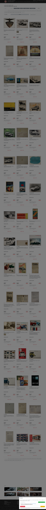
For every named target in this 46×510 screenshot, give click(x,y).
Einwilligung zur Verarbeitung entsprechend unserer (28, 503)
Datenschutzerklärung (33, 503)
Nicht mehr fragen (23, 506)
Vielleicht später (43, 506)
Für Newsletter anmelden (42, 502)
